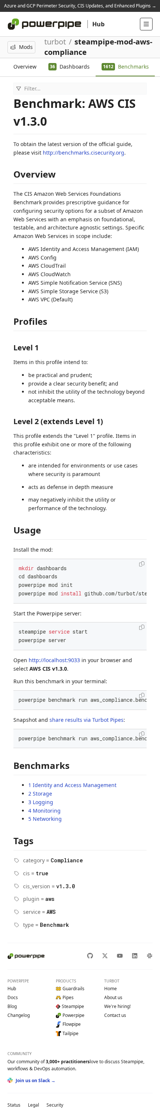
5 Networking (45, 818)
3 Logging (40, 802)
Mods (26, 46)
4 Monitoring (44, 810)
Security (55, 1105)
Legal (33, 1105)
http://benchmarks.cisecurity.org (83, 152)
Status (13, 1105)
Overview (24, 66)
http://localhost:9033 (54, 660)
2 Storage (40, 793)
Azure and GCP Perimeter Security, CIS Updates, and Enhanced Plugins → (80, 6)
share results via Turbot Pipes (86, 719)
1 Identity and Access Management (72, 785)
